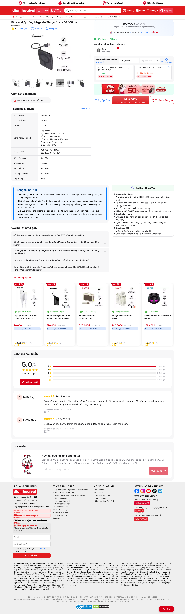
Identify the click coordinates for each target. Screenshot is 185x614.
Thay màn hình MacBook (40, 581)
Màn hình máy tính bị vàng (141, 574)
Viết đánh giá (32, 382)
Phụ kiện (31, 17)
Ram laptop (47, 585)
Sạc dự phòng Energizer (102, 572)
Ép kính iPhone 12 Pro (79, 568)
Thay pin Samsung (29, 568)
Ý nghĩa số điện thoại (138, 570)
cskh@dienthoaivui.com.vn (29, 503)
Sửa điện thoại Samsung (40, 565)
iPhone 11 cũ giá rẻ (55, 570)
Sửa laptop (37, 585)
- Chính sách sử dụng (61, 507)
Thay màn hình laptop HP (49, 583)
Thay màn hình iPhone (55, 563)
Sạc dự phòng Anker (88, 574)
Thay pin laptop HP (21, 563)
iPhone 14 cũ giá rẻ (55, 572)
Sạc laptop (57, 585)
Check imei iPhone (149, 578)
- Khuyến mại (99, 490)
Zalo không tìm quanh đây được (142, 576)
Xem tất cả (100, 62)
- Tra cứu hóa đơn (60, 515)
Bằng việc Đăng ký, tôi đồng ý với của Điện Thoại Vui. (30, 550)
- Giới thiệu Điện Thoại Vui (104, 501)
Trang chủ (20, 17)
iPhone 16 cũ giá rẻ (48, 587)
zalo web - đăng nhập (161, 583)
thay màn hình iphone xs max (92, 583)
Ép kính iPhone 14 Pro (97, 565)
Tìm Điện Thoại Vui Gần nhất (27, 511)
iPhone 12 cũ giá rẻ (21, 572)
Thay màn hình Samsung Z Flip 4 (26, 574)
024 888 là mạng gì (142, 565)
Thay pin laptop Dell (37, 563)
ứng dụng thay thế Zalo (129, 585)
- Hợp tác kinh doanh (102, 498)
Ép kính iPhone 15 (80, 565)
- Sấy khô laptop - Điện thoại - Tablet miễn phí (70, 490)
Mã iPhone (149, 568)
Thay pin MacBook (31, 583)
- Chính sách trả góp (61, 510)
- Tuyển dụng (99, 492)
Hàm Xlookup (141, 572)
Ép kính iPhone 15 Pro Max (77, 563)
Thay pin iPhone (20, 565)
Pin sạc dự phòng (46, 17)
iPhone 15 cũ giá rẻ (32, 587)
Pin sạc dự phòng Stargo (66, 17)
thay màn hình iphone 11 (103, 576)
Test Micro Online (159, 563)
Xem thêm (57, 518)
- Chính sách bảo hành (61, 501)
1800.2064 (34, 497)
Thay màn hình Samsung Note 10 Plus (34, 578)
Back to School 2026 (138, 581)
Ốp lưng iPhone (104, 574)
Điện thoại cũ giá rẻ (45, 568)
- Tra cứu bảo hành (60, 512)
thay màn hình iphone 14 (82, 576)
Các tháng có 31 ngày (135, 568)
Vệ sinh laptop (23, 570)
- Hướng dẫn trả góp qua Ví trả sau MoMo (69, 495)
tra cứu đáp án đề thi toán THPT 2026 (136, 563)
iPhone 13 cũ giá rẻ (38, 572)
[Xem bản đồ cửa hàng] (130, 67)
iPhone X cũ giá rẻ (38, 570)
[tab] (22, 277)
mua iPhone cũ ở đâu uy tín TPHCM (138, 583)
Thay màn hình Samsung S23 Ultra (30, 576)
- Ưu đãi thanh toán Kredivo (63, 492)
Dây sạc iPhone (73, 572)
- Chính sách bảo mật (61, 504)
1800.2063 (34, 500)
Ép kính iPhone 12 (97, 568)
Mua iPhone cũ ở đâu (155, 570)
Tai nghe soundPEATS (108, 570)
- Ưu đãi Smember (60, 498)
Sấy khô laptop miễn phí (39, 589)
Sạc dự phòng (86, 572)
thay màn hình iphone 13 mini (92, 581)
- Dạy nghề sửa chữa (102, 495)
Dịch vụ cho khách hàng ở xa (27, 516)
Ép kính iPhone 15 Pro (97, 563)
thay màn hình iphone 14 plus (96, 578)
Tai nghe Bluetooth (91, 570)
